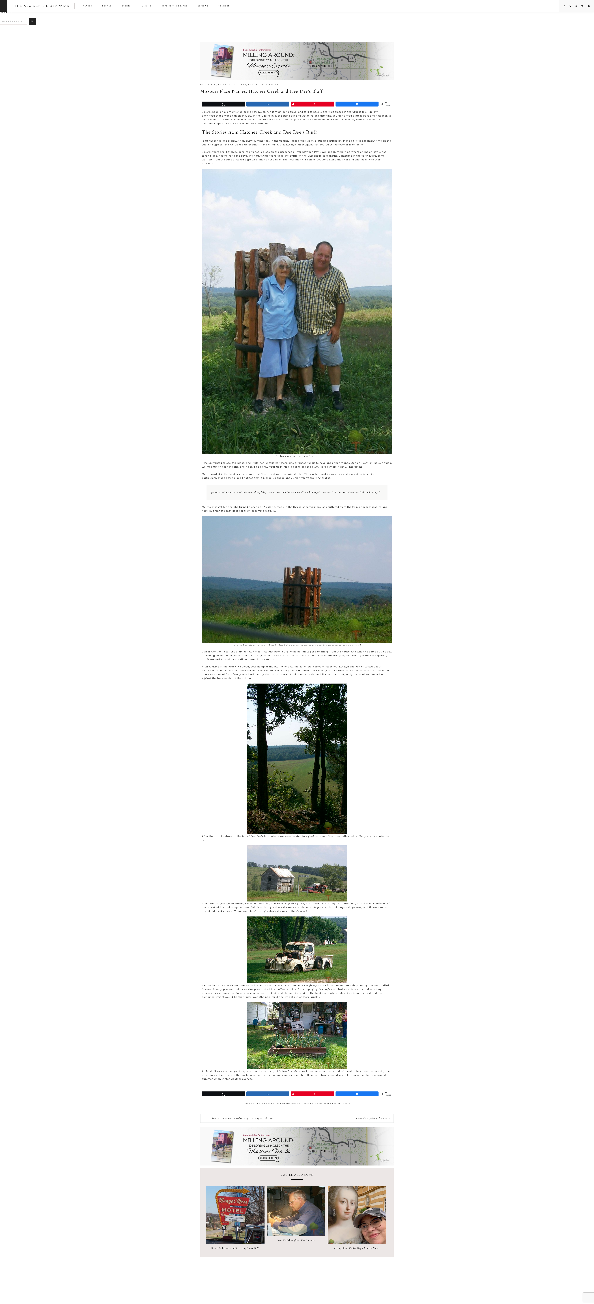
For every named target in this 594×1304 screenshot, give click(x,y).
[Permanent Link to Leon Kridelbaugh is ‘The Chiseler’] (296, 1235)
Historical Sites (226, 85)
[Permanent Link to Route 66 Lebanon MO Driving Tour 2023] (235, 1243)
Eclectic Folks (208, 85)
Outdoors (241, 85)
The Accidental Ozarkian (42, 6)
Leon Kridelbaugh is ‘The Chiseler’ (296, 1240)
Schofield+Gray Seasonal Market (371, 1118)
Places (259, 85)
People (251, 85)
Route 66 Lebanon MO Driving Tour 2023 (235, 1248)
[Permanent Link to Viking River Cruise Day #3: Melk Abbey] (357, 1243)
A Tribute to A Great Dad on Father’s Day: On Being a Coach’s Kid (240, 1118)
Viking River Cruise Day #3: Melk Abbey (357, 1248)
